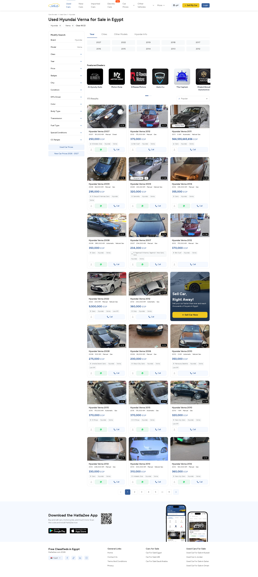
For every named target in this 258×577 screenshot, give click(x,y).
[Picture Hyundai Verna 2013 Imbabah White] (148, 449)
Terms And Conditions (117, 561)
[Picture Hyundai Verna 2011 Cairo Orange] (189, 116)
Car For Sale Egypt (154, 553)
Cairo (176, 196)
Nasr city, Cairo (180, 420)
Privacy (111, 565)
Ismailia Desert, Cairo (99, 364)
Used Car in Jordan (194, 557)
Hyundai (107, 144)
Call (117, 149)
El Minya (95, 420)
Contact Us (112, 557)
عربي (177, 4)
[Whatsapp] (101, 149)
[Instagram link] (86, 558)
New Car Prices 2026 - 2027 (66, 153)
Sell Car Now (191, 315)
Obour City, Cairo (139, 364)
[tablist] (148, 34)
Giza (134, 311)
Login (205, 5)
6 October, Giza (97, 144)
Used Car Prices (66, 147)
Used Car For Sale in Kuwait (198, 553)
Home (110, 553)
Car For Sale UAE (153, 557)
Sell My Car (192, 5)
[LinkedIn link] (80, 558)
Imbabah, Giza (138, 476)
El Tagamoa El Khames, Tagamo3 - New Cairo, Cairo (148, 254)
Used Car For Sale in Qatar (197, 561)
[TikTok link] (73, 558)
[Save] (123, 108)
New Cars (81, 5)
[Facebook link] (67, 558)
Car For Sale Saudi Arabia (157, 561)
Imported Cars (95, 5)
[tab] (92, 34)
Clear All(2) (81, 25)
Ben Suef (136, 144)
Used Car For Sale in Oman (197, 565)
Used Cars (68, 5)
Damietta (136, 196)
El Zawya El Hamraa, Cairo (100, 196)
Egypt (55, 558)
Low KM (115, 311)
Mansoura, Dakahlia (181, 364)
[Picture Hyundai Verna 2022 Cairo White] (106, 283)
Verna (115, 144)
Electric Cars (113, 5)
